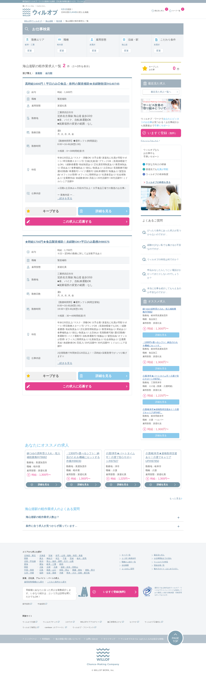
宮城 (50, 555)
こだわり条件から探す (56, 582)
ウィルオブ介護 (29, 622)
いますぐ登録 (162, 133)
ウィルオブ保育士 (30, 627)
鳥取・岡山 (64, 570)
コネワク (68, 622)
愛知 (41, 564)
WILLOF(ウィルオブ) (33, 21)
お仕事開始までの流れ (163, 558)
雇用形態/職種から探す (34, 582)
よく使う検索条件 (129, 558)
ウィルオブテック (50, 622)
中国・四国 (29, 570)
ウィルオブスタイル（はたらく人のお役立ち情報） (143, 639)
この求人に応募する (77, 221)
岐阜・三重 (51, 564)
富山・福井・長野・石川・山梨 (60, 561)
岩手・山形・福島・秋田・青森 (69, 555)
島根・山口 (51, 570)
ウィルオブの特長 (161, 562)
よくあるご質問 (128, 569)
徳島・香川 (90, 570)
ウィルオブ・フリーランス (83, 627)
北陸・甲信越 (30, 561)
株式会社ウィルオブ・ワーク (33, 1)
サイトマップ (109, 639)
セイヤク (133, 622)
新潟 (41, 561)
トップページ (31, 639)
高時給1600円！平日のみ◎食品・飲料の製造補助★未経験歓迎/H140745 (72, 83)
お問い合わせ (92, 639)
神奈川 (49, 558)
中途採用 (41, 604)
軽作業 (59, 21)
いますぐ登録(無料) (114, 591)
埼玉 (57, 558)
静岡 (61, 564)
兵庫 (55, 567)
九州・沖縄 (29, 573)
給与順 (49, 73)
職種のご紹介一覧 (129, 562)
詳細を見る (104, 211)
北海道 (42, 555)
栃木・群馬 (81, 558)
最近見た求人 (159, 555)
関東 (26, 558)
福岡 (41, 573)
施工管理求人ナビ (114, 622)
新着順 (38, 73)
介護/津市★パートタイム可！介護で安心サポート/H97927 (120, 457)
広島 (41, 570)
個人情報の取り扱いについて (68, 639)
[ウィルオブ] (40, 12)
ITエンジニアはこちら (149, 141)
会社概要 (125, 565)
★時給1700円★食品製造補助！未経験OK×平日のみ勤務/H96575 (67, 241)
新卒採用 (26, 604)
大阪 (41, 567)
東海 (26, 564)
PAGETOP (175, 640)
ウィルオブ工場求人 (153, 622)
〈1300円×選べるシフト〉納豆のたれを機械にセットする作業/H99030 (83, 457)
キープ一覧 (126, 555)
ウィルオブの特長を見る (158, 182)
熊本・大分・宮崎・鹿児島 (78, 573)
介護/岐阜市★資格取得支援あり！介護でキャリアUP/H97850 (161, 457)
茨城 (72, 558)
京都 (48, 567)
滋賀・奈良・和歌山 (69, 567)
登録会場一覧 (159, 565)
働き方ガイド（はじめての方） (166, 569)
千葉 (64, 558)
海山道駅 (49, 21)
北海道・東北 (30, 555)
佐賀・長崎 (51, 573)
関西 (26, 567)
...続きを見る (64, 198)
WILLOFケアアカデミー (89, 622)
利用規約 (46, 639)
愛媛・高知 (77, 570)
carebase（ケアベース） (55, 627)
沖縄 (61, 573)
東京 (41, 558)
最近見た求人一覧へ (161, 91)
